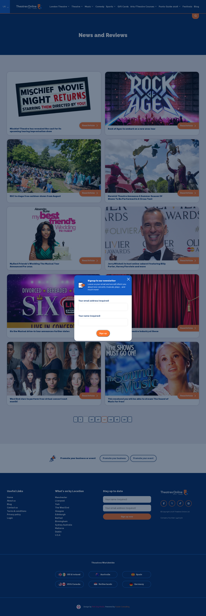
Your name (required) (89, 316)
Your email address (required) (93, 301)
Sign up (103, 333)
